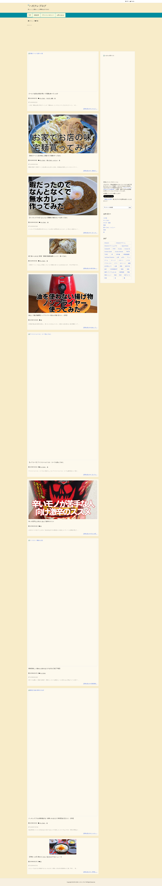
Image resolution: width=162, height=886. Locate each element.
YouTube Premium (109, 257)
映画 (122, 269)
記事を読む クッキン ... (90, 833)
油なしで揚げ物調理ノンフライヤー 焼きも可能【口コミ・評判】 (48, 315)
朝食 (128, 269)
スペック (113, 260)
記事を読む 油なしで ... (90, 327)
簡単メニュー (108, 275)
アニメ (129, 257)
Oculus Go (127, 248)
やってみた (42, 98)
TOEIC (106, 254)
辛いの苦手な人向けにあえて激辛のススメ (41, 521)
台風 (115, 266)
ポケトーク (123, 263)
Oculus (120, 248)
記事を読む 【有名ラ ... (90, 170)
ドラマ (115, 263)
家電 (121, 266)
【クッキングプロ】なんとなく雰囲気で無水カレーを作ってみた (48, 217)
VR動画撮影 (126, 254)
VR (112, 254)
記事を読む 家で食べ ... (90, 268)
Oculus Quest (108, 251)
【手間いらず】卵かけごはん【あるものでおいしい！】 (45, 857)
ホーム (31, 21)
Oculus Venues (119, 251)
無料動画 (121, 272)
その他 (105, 218)
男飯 (128, 272)
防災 (120, 275)
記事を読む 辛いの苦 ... (90, 533)
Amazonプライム (120, 243)
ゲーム (106, 260)
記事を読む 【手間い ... (90, 872)
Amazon (106, 243)
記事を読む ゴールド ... (90, 108)
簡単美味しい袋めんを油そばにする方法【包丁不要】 (44, 668)
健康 (129, 263)
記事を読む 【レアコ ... (90, 474)
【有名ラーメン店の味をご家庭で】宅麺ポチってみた (44, 155)
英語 (104, 225)
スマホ (128, 260)
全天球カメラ (108, 266)
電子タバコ (127, 275)
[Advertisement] (77, 37)
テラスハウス (108, 263)
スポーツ (121, 260)
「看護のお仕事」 (108, 199)
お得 (118, 257)
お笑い (123, 257)
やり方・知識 (49, 98)
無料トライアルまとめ (110, 272)
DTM (114, 248)
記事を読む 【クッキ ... (90, 232)
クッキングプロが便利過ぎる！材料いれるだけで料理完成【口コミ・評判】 (51, 818)
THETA (128, 251)
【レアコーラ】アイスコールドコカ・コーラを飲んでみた (46, 462)
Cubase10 (107, 248)
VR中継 (118, 254)
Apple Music (125, 246)
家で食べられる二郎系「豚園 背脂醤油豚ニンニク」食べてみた (47, 256)
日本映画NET (113, 269)
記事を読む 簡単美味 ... (90, 683)
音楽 (104, 230)
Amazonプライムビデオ (110, 246)
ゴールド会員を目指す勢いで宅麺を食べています (43, 93)
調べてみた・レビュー (52, 160)
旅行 (105, 269)
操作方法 (127, 266)
